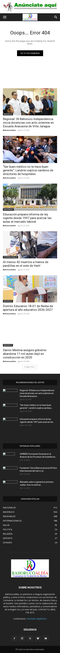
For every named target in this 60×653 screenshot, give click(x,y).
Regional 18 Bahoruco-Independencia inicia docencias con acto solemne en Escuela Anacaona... (37, 393)
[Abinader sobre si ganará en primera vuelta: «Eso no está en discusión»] (10, 485)
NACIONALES (8, 162)
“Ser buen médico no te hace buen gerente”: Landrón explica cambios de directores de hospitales (28, 170)
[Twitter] (30, 638)
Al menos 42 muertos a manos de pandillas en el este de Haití (25, 263)
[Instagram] (22, 638)
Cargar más (29, 367)
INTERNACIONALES (10, 257)
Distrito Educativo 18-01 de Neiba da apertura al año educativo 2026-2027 (28, 307)
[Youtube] (46, 638)
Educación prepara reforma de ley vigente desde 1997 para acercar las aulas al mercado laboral (27, 218)
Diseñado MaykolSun (37, 618)
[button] (4, 17)
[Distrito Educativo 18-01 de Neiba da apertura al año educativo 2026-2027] (30, 288)
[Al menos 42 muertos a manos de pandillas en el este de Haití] (30, 244)
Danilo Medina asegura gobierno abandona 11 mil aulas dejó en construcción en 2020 (24, 353)
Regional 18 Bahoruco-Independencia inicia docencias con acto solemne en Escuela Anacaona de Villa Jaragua (28, 122)
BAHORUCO (8, 114)
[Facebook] (14, 638)
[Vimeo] (38, 638)
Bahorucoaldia (9, 130)
